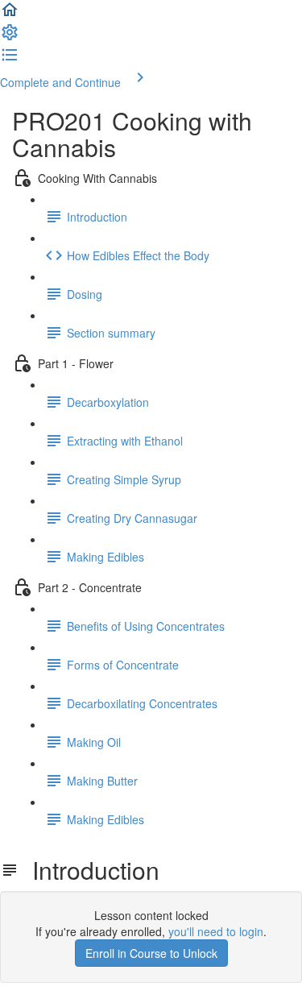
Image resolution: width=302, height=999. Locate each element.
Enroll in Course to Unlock (151, 953)
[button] (9, 14)
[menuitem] (9, 37)
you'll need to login (215, 931)
